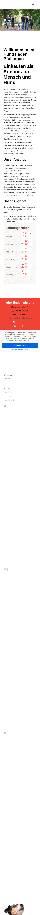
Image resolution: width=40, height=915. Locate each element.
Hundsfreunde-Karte (11, 400)
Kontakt (7, 388)
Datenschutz (8, 392)
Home (7, 20)
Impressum (8, 396)
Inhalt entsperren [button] (20, 345)
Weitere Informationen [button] (20, 350)
